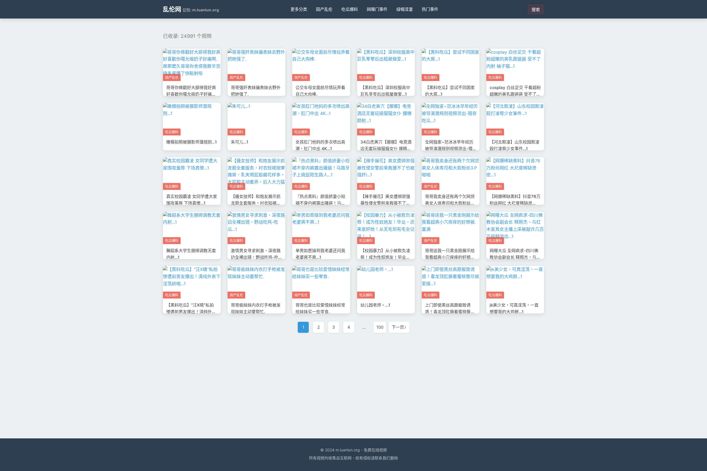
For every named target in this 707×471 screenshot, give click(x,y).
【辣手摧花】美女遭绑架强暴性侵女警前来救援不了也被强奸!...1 (385, 203)
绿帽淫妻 (404, 9)
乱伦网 (172, 9)
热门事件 (430, 9)
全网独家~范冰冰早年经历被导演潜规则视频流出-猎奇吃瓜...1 (449, 148)
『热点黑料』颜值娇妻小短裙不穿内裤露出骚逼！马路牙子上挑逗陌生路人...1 (320, 203)
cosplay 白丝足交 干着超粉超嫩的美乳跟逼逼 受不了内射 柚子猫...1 (515, 94)
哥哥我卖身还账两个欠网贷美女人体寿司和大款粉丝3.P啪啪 (450, 203)
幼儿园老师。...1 (375, 305)
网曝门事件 (377, 9)
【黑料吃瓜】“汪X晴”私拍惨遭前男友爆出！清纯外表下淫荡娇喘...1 (191, 311)
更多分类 (299, 9)
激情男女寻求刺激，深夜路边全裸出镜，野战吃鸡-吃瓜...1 (256, 257)
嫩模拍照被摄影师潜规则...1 (191, 142)
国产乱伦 (324, 9)
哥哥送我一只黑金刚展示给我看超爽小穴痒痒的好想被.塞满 (450, 257)
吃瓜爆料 (349, 9)
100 (379, 327)
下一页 (398, 327)
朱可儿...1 (239, 142)
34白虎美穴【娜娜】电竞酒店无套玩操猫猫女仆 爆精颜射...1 (385, 148)
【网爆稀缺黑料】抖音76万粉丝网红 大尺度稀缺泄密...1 (515, 203)
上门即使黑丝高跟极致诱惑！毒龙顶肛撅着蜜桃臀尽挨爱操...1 (450, 311)
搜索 (536, 9)
